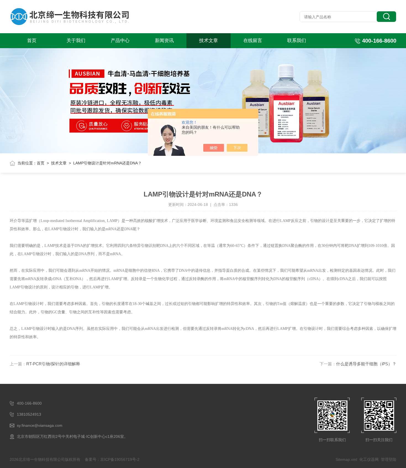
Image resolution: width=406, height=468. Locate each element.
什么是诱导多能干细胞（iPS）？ (366, 363)
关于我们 (76, 40)
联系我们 (296, 40)
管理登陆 (388, 459)
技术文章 (208, 40)
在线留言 (252, 40)
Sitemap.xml (346, 459)
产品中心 (120, 40)
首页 (31, 40)
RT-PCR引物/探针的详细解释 (53, 363)
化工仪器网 (369, 459)
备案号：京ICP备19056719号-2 (112, 459)
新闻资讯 (164, 40)
